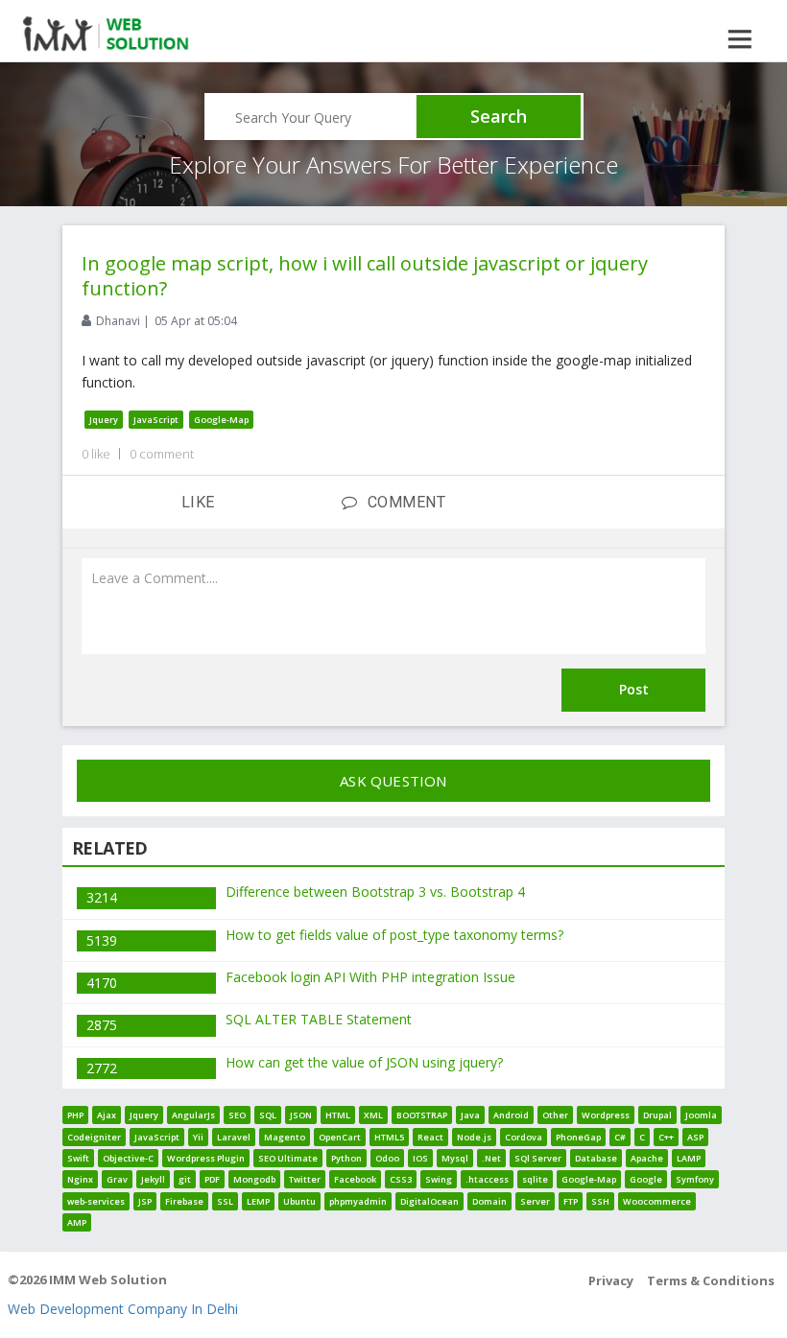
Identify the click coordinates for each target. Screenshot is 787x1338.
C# (620, 1137)
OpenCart (340, 1137)
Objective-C (128, 1158)
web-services (96, 1201)
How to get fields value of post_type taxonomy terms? (394, 935)
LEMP (258, 1201)
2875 (101, 1025)
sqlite (535, 1179)
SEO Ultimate (288, 1158)
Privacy (610, 1280)
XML (373, 1115)
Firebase (184, 1201)
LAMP (689, 1158)
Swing (438, 1179)
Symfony (695, 1179)
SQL (267, 1115)
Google (646, 1179)
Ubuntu (299, 1201)
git (185, 1179)
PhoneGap (578, 1137)
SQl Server (537, 1158)
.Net (491, 1158)
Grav (117, 1179)
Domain (489, 1201)
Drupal (657, 1115)
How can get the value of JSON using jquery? (364, 1062)
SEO (237, 1115)
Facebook (355, 1179)
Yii (198, 1137)
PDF (212, 1179)
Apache (647, 1158)
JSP (145, 1201)
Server (535, 1201)
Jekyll (153, 1179)
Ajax (106, 1115)
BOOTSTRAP (421, 1115)
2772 (101, 1068)
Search (498, 116)
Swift (78, 1158)
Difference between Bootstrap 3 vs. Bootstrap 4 (375, 891)
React (430, 1137)
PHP (75, 1115)
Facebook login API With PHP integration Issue (370, 977)
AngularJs (193, 1115)
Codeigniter (94, 1137)
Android (511, 1115)
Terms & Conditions (711, 1280)
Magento (284, 1137)
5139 (101, 940)
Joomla (701, 1115)
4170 (101, 983)
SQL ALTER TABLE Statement (319, 1019)
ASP (695, 1137)
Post (634, 689)
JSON (301, 1115)
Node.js (474, 1137)
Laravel (233, 1137)
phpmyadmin (358, 1201)
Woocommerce (657, 1201)
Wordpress (606, 1115)
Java (470, 1115)
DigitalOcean (429, 1201)
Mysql (454, 1158)
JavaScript (156, 419)
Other (555, 1115)
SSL (225, 1201)
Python (346, 1158)
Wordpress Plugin (206, 1158)
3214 (101, 897)
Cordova (523, 1137)
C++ (666, 1137)
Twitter (305, 1179)
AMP (76, 1222)
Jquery (103, 419)
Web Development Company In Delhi (123, 1309)
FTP (570, 1201)
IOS (420, 1158)
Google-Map (221, 419)
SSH (600, 1201)
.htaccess (487, 1179)
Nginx (80, 1179)
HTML (337, 1115)
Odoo (387, 1158)
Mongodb (254, 1179)
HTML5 (389, 1137)
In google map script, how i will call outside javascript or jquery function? (365, 275)
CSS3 (401, 1179)
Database (596, 1158)
